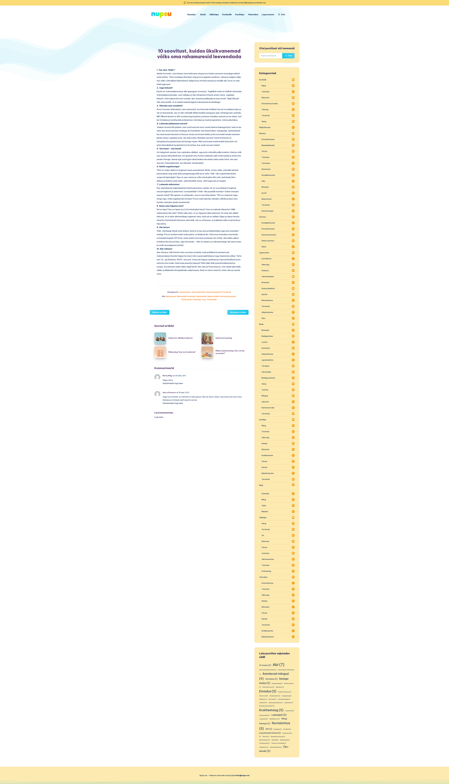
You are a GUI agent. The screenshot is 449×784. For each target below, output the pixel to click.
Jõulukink (263, 702)
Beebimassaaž (277, 683)
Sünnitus (262, 217)
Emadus (267, 691)
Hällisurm (263, 699)
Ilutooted (272, 699)
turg (204, 299)
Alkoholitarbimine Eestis (267, 670)
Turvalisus (265, 366)
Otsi (290, 55)
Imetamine (266, 348)
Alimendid (181, 296)
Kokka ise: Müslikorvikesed (180, 338)
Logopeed (263, 719)
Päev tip (266, 736)
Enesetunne (266, 169)
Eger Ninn (280, 687)
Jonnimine (265, 553)
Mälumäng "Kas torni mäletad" (182, 352)
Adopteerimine (267, 312)
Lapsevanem (268, 14)
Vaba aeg (265, 265)
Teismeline (253, 14)
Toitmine (265, 390)
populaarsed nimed (270, 733)
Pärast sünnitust (268, 241)
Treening (265, 110)
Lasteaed (279, 714)
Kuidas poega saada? (266, 706)
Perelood (227, 292)
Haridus (264, 443)
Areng (264, 121)
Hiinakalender (275, 696)
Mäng (264, 86)
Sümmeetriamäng (223, 338)
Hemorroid (263, 696)
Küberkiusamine (268, 473)
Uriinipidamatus (276, 747)
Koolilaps (239, 14)
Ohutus (264, 151)
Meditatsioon (275, 719)
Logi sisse (158, 417)
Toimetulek (212, 299)
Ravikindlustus (264, 740)
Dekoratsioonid (268, 687)
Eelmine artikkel (159, 312)
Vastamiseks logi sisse (173, 383)
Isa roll (264, 193)
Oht (268, 729)
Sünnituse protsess (269, 235)
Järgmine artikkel (238, 312)
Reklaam (265, 512)
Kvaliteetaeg (271, 710)
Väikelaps (214, 14)
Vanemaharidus (198, 292)
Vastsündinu (266, 372)
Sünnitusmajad (267, 211)
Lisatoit (265, 342)
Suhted (264, 294)
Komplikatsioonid (268, 175)
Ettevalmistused (268, 139)
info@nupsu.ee (243, 775)
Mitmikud (265, 187)
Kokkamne (288, 702)
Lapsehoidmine (267, 360)
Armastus (271, 679)
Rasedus (191, 14)
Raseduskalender (268, 145)
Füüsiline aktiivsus (284, 692)
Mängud (265, 396)
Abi (278, 665)
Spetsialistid (285, 740)
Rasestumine (267, 199)
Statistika (265, 494)
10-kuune (265, 665)
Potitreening (266, 571)
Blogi (261, 485)
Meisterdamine (267, 300)
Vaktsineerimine (268, 559)
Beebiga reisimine (268, 378)
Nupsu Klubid (213, 296)
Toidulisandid (264, 743)
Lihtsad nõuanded (228, 296)
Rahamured (171, 296)
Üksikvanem (186, 299)
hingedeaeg (286, 696)
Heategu (197, 299)
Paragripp (278, 729)
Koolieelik (227, 14)
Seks (263, 181)
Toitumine (265, 92)
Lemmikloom (267, 259)
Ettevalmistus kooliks (270, 104)
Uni (263, 535)
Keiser (264, 247)
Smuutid (275, 740)
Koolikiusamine (267, 455)
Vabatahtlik (201, 296)
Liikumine (265, 402)
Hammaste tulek (268, 408)
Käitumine (265, 98)
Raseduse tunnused (278, 736)
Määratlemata (264, 127)
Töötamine (266, 163)
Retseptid (265, 282)
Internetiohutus (267, 583)
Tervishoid (266, 115)
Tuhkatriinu (263, 747)
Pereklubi (191, 296)
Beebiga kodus (267, 336)
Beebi (203, 14)
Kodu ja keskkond (214, 292)
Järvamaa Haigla (284, 699)
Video (264, 506)
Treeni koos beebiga (278, 743)
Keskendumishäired (276, 702)
